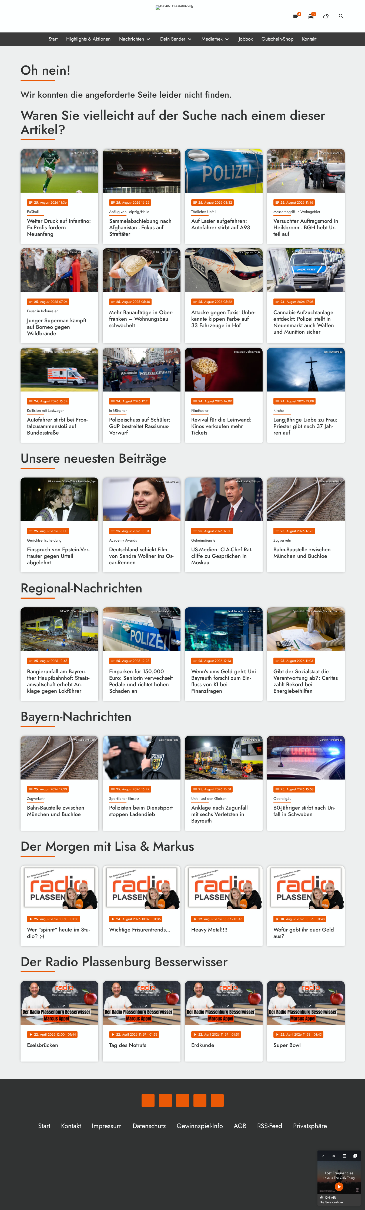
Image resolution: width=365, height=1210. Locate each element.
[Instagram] (47, 16)
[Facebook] (36, 16)
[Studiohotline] (69, 16)
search (341, 16)
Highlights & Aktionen (88, 38)
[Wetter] (326, 16)
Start (53, 38)
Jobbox (246, 38)
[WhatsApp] (26, 16)
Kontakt (309, 38)
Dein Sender (172, 38)
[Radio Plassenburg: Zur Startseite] (183, 16)
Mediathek (212, 38)
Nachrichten (131, 38)
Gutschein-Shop (277, 38)
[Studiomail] (58, 16)
